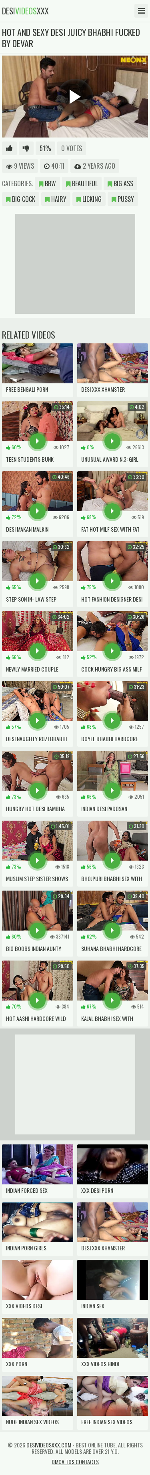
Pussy (125, 199)
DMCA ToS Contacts (75, 1461)
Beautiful (84, 183)
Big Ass (122, 183)
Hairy (58, 199)
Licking (91, 199)
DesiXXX (25, 11)
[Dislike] (26, 148)
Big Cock (22, 199)
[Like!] (9, 148)
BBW (49, 183)
